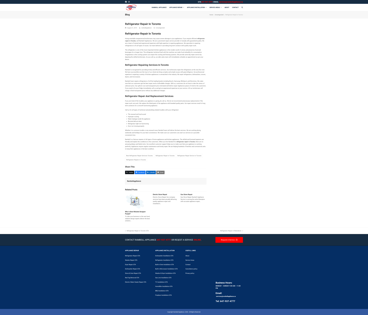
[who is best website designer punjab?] (135, 201)
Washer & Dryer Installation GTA (165, 273)
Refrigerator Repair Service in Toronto (189, 156)
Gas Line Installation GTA (163, 278)
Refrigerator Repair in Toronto (165, 156)
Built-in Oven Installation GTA (164, 264)
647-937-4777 (207, 2)
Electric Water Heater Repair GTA (135, 282)
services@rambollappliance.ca (226, 296)
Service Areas (189, 260)
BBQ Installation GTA (162, 291)
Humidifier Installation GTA (163, 286)
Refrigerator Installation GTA (164, 260)
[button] (242, 7)
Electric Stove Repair (160, 194)
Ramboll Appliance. (179, 312)
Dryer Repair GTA (130, 264)
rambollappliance (146, 28)
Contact (188, 264)
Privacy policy (189, 273)
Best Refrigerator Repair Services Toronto (139, 156)
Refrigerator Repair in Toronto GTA (137, 231)
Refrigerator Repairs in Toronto (136, 160)
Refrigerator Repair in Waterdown (230, 231)
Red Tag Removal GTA (132, 278)
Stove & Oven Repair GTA (133, 273)
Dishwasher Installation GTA (164, 256)
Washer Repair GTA (131, 260)
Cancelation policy (191, 269)
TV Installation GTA (161, 282)
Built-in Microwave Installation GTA (166, 269)
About (187, 256)
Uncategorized (160, 28)
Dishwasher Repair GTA (132, 269)
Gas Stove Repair (186, 194)
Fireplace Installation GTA (163, 295)
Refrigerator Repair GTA (132, 256)
